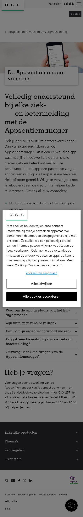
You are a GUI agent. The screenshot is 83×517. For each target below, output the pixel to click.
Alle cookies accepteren (41, 296)
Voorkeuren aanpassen (41, 273)
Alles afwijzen (41, 284)
